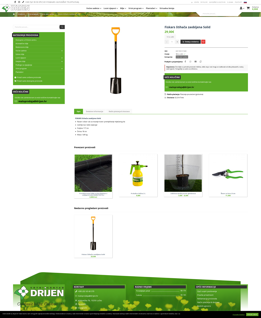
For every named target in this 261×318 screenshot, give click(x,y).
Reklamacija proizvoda (207, 298)
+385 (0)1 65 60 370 (86, 291)
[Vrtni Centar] (15, 8)
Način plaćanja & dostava (208, 302)
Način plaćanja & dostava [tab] (119, 111)
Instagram (82, 308)
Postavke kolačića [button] (239, 314)
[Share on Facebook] (185, 62)
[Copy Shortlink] (201, 62)
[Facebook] (15, 2)
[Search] (62, 27)
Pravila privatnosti (205, 295)
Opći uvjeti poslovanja (207, 291)
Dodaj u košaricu (192, 42)
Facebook (82, 304)
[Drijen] (14, 14)
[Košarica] (248, 8)
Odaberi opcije (106, 184)
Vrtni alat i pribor (182, 57)
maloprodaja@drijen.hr (32, 101)
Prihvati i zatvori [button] (252, 314)
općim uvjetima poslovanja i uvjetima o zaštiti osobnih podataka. (24, 315)
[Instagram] (19, 2)
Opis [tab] (78, 111)
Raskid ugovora (204, 306)
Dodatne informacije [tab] (94, 111)
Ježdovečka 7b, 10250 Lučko (90, 300)
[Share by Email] (196, 62)
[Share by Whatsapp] (190, 62)
